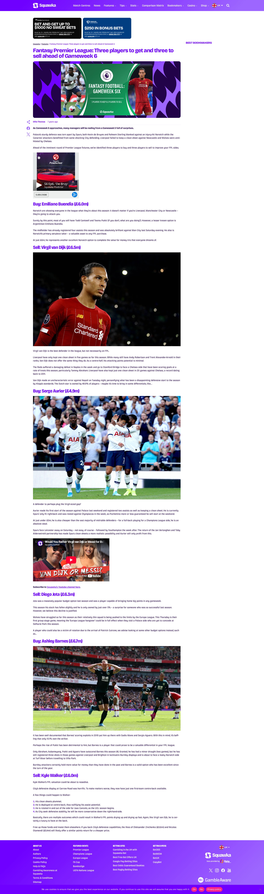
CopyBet (157, 862)
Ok (194, 889)
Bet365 (156, 849)
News (97, 5)
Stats (133, 5)
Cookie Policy (40, 862)
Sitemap (37, 882)
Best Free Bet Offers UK (125, 857)
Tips (122, 5)
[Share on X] (28, 134)
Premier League (81, 849)
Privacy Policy (40, 857)
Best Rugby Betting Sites (125, 869)
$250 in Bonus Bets (103, 28)
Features (109, 5)
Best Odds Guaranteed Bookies (128, 865)
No (201, 889)
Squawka (36, 44)
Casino (191, 5)
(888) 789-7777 (64, 34)
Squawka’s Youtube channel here (63, 587)
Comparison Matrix (153, 5)
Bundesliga (78, 866)
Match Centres (81, 5)
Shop (204, 5)
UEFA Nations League (83, 870)
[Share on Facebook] (28, 128)
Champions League (82, 853)
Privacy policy (214, 889)
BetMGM (157, 853)
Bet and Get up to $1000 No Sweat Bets (55, 26)
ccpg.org (41, 36)
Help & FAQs (39, 866)
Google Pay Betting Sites (125, 861)
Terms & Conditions (43, 877)
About (36, 849)
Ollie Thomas (39, 121)
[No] (260, 889)
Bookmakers (174, 5)
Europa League (80, 857)
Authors (37, 853)
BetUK (156, 857)
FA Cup (76, 862)
